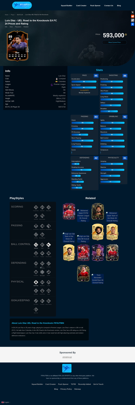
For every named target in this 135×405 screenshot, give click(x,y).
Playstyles (18, 27)
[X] (133, 12)
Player (13, 14)
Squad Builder (66, 5)
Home (6, 14)
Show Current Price (114, 42)
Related (26, 27)
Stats (11, 27)
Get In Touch (98, 384)
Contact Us (108, 5)
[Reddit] (133, 16)
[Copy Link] (133, 20)
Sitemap (77, 389)
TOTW (73, 384)
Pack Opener (95, 5)
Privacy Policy (66, 389)
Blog (119, 5)
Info (6, 27)
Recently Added (84, 384)
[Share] (133, 24)
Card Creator (81, 5)
